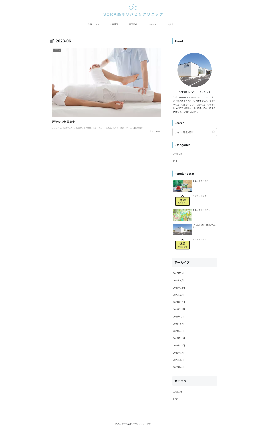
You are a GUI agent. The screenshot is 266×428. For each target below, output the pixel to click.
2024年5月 (178, 323)
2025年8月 (178, 294)
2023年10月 (179, 345)
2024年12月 (179, 302)
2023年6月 (178, 359)
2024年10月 (179, 309)
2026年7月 (178, 273)
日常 (175, 161)
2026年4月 (178, 280)
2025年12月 (179, 287)
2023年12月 (179, 338)
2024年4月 (178, 331)
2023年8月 (178, 352)
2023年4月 (178, 367)
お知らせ (177, 154)
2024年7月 (178, 316)
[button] (213, 132)
